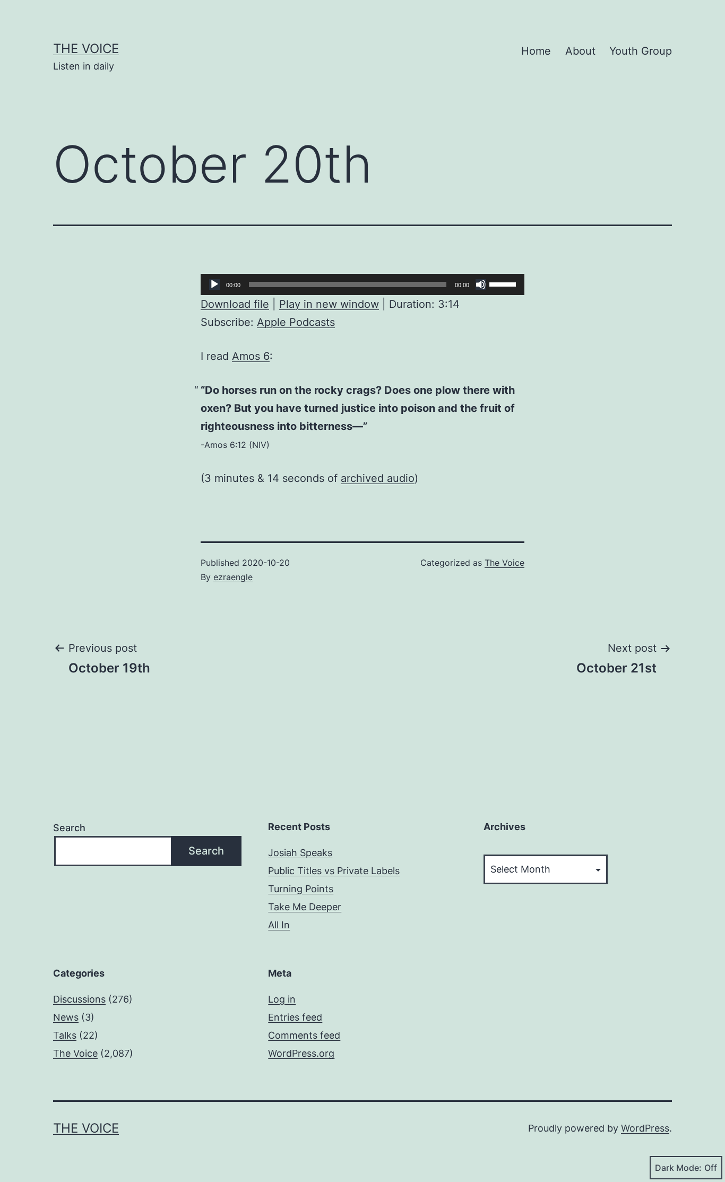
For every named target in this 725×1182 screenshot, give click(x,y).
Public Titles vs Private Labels (334, 870)
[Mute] (481, 284)
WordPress (645, 1128)
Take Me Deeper (304, 906)
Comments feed (304, 1035)
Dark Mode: (678, 1167)
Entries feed (295, 1017)
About (580, 51)
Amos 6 (251, 356)
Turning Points (300, 888)
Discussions (79, 999)
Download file (235, 304)
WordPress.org (301, 1053)
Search (69, 827)
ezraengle (233, 577)
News (66, 1017)
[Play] (214, 284)
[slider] (504, 283)
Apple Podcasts (296, 322)
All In (279, 924)
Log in (282, 999)
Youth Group (640, 51)
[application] (362, 284)
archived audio (378, 478)
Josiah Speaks (300, 852)
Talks (64, 1035)
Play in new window (329, 304)
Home (536, 51)
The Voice (86, 48)
